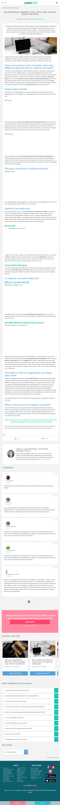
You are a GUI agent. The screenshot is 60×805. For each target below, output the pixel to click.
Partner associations (8, 773)
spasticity (41, 162)
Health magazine (35, 768)
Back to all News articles (10, 8)
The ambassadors (7, 772)
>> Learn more (45, 459)
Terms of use (20, 776)
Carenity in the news (21, 770)
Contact (19, 778)
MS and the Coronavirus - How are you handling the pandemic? (25, 706)
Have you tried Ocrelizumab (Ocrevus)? (17, 690)
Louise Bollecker (38, 19)
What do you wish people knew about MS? (18, 728)
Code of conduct (21, 773)
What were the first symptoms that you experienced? (21, 696)
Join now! (30, 622)
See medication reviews (36, 772)
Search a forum (34, 769)
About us (5, 768)
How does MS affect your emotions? (16, 723)
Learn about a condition (36, 770)
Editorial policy (20, 772)
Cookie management (22, 777)
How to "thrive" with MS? (13, 734)
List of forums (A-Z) (35, 773)
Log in (43, 803)
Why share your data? (8, 769)
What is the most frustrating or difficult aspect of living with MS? (25, 712)
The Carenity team (7, 770)
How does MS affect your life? (14, 717)
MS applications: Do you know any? (16, 739)
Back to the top (53, 757)
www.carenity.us (11, 790)
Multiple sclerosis (11, 752)
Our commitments (7, 781)
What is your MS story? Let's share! (15, 701)
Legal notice (20, 774)
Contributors (6, 774)
